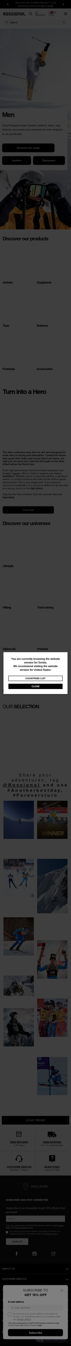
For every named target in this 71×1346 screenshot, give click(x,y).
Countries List (35, 678)
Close (35, 686)
